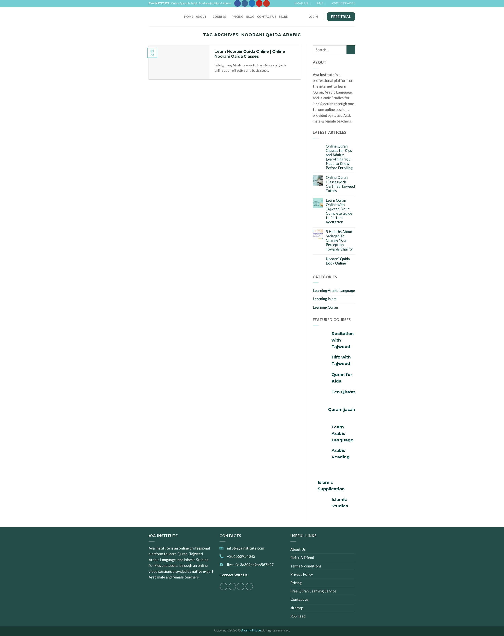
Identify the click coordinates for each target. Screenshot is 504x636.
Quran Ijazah (341, 409)
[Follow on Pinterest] (259, 3)
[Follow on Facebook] (237, 3)
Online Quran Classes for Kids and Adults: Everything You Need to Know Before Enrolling (339, 157)
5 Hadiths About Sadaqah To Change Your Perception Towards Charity (339, 240)
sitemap (296, 608)
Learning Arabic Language (334, 290)
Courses (219, 16)
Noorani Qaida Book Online (338, 261)
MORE (283, 16)
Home (188, 16)
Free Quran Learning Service (313, 591)
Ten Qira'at (343, 391)
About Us (298, 549)
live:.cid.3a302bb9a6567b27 (250, 565)
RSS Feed (297, 616)
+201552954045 (241, 556)
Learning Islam (324, 299)
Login (313, 16)
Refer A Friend (302, 557)
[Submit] (350, 49)
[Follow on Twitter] (252, 3)
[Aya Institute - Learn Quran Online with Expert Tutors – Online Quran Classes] (163, 16)
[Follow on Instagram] (245, 3)
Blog (250, 16)
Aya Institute (251, 630)
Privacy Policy (301, 574)
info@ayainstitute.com (245, 548)
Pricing (238, 16)
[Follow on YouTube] (266, 3)
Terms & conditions (305, 566)
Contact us (266, 16)
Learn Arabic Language (342, 433)
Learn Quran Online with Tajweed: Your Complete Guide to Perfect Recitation (339, 211)
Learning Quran (325, 307)
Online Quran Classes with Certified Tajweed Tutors (340, 184)
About (201, 16)
